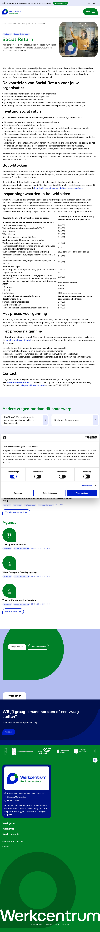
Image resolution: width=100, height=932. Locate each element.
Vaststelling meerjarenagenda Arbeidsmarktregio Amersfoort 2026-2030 (38, 499)
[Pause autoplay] (95, 760)
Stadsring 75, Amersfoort (15, 797)
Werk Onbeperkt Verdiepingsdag (19, 572)
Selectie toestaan (50, 493)
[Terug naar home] (12, 11)
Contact (8, 732)
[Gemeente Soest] (62, 752)
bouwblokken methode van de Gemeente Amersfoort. (58, 188)
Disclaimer (65, 924)
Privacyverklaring (37, 924)
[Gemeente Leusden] (22, 752)
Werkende (7, 505)
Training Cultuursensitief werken (19, 600)
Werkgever (7, 34)
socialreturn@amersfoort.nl (18, 340)
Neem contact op (61, 3)
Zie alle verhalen (38, 646)
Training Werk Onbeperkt (15, 544)
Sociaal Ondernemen (21, 34)
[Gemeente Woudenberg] (80, 752)
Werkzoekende (30, 505)
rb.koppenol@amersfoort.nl (32, 385)
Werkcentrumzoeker (52, 924)
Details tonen (86, 486)
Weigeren (18, 493)
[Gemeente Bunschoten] (4, 752)
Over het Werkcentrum (12, 841)
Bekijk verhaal (17, 646)
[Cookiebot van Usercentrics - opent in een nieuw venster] (86, 437)
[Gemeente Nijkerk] (44, 752)
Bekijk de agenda (13, 611)
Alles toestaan (82, 493)
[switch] (37, 477)
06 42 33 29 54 (13, 800)
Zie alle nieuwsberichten (16, 512)
